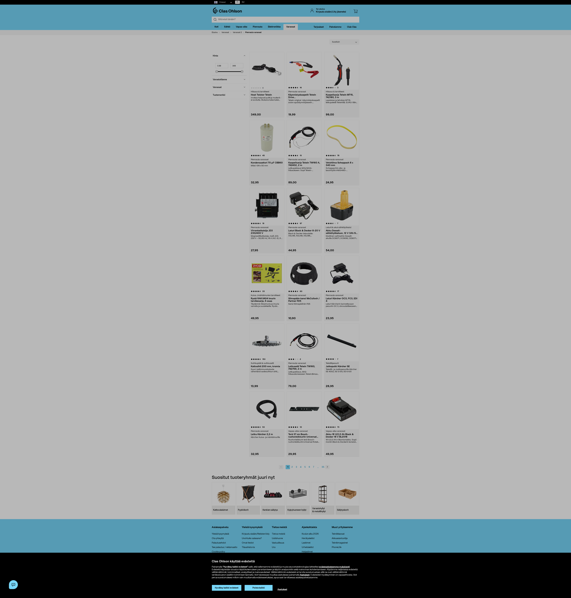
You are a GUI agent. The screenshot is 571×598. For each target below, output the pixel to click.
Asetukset (305, 575)
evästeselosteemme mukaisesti (334, 567)
